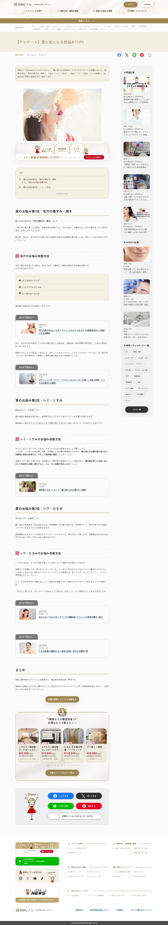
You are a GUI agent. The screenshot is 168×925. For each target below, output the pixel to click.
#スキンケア (57, 26)
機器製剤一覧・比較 (141, 852)
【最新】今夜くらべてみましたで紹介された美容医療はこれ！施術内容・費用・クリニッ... (136, 166)
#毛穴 (133, 26)
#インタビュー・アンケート (90, 26)
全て (34, 26)
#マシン (104, 29)
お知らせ (117, 876)
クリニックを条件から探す (78, 848)
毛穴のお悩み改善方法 (37, 182)
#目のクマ (83, 29)
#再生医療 (94, 29)
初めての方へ (139, 871)
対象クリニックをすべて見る (62, 773)
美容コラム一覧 (94, 871)
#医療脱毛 (143, 26)
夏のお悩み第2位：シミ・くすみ (37, 187)
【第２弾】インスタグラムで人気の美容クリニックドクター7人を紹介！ (136, 198)
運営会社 (79, 910)
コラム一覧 (25, 16)
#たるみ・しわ (70, 26)
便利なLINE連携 (140, 876)
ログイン (130, 4)
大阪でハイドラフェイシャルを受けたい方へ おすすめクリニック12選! (136, 336)
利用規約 (120, 910)
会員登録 (147, 4)
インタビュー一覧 (95, 876)
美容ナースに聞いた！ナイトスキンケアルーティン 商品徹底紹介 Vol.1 (136, 133)
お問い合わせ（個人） (140, 895)
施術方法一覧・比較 (141, 848)
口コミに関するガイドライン (142, 910)
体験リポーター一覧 (75, 876)
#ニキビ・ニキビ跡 (121, 26)
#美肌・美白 (44, 26)
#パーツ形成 (56, 29)
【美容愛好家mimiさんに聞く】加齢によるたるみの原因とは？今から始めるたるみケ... (136, 231)
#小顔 (46, 29)
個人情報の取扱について (100, 910)
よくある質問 (73, 895)
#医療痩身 (36, 29)
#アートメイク (70, 29)
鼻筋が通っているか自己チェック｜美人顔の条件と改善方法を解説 (136, 271)
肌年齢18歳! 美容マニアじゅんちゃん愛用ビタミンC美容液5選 (137, 101)
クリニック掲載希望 (97, 895)
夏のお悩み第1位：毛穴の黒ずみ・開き (39, 179)
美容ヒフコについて (138, 10)
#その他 (107, 26)
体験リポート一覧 (75, 871)
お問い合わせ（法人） (119, 895)
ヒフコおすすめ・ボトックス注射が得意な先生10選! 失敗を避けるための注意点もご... (137, 303)
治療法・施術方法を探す (123, 848)
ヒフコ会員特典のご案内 (123, 871)
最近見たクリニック (75, 852)
